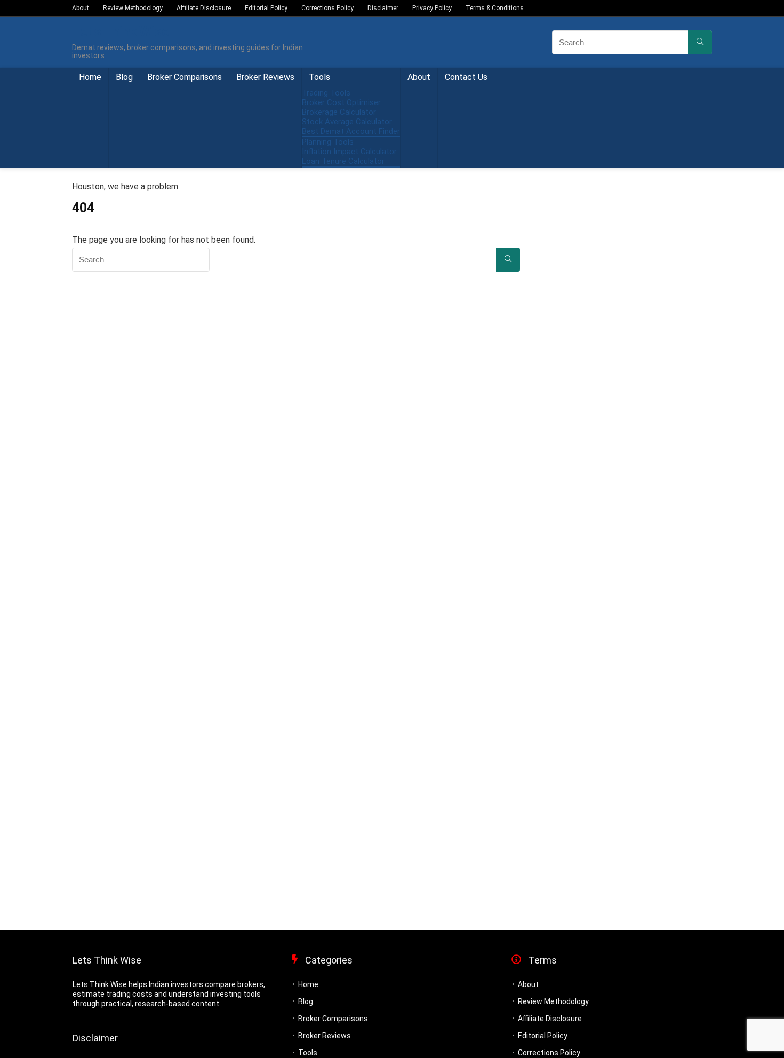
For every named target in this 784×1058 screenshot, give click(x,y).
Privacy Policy (432, 8)
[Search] (700, 42)
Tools (319, 77)
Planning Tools (328, 142)
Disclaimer (382, 8)
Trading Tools (326, 93)
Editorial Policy (266, 8)
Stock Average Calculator (347, 121)
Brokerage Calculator (339, 112)
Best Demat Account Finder (351, 131)
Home (90, 77)
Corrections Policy (327, 8)
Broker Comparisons (184, 77)
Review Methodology (133, 8)
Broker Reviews (265, 77)
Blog (124, 77)
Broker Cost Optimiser (341, 102)
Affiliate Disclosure (204, 8)
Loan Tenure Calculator (343, 161)
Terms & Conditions (495, 8)
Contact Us (466, 77)
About (80, 8)
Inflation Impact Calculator (349, 151)
